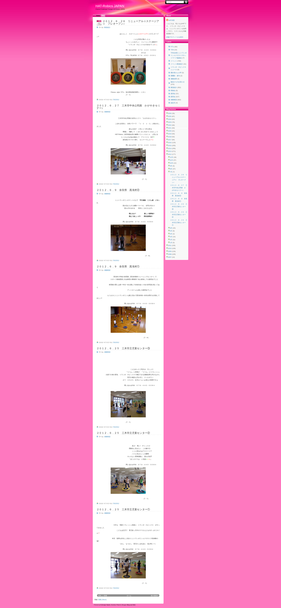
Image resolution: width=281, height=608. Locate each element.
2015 (170, 145)
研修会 (173, 90)
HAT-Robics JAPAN (109, 6)
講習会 (173, 97)
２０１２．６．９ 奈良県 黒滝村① (118, 266)
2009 (170, 251)
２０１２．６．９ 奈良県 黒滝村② (118, 190)
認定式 (173, 103)
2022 (170, 125)
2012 (170, 154)
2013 (170, 151)
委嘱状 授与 (175, 76)
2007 (170, 257)
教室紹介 (107, 27)
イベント (174, 61)
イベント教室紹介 (177, 64)
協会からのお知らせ (178, 82)
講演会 (173, 93)
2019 (170, 134)
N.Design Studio (105, 605)
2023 (170, 122)
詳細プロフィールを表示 (174, 37)
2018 (170, 137)
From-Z (119, 605)
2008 (170, 254)
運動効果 (174, 79)
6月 (171, 228)
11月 (171, 160)
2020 (170, 131)
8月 (171, 169)
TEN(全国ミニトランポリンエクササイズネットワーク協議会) (179, 55)
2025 (170, 116)
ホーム (129, 595)
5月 (171, 231)
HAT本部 (171, 20)
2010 (170, 248)
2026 (170, 113)
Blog (103, 15)
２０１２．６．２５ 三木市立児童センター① (123, 509)
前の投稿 (154, 595)
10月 (172, 163)
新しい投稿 (103, 595)
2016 (170, 142)
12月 (172, 157)
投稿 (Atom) (102, 599)
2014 (170, 148)
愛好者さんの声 (176, 73)
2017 (170, 140)
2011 (170, 245)
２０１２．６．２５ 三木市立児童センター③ (123, 348)
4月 (171, 234)
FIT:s (172, 47)
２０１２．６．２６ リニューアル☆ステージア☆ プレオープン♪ (131, 22)
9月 (171, 166)
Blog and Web (131, 605)
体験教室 (107, 112)
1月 (171, 242)
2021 (170, 128)
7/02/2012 (116, 99)
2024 (170, 119)
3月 (171, 237)
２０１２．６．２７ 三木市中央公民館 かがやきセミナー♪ (128, 106)
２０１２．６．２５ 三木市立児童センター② (123, 432)
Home (98, 15)
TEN (172, 50)
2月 (171, 240)
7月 (171, 172)
